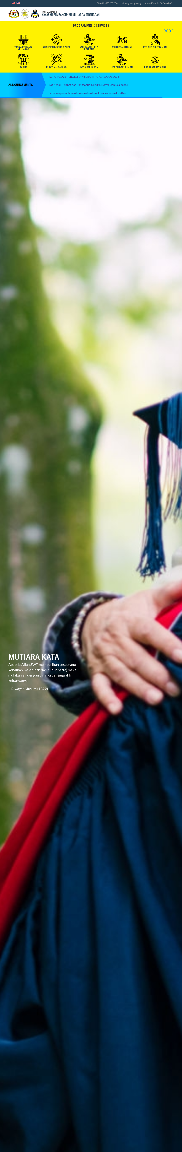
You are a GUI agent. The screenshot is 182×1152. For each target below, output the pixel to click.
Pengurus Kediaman (155, 47)
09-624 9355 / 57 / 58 (107, 3)
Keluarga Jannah (122, 47)
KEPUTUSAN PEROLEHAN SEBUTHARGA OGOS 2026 (84, 76)
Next (171, 31)
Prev (166, 31)
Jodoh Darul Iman (122, 67)
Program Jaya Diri (155, 67)
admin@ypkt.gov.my (131, 3)
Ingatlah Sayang (56, 67)
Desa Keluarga (89, 67)
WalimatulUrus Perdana (89, 48)
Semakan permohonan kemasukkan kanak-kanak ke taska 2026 (87, 93)
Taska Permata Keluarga (23, 48)
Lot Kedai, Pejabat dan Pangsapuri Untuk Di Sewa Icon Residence (88, 84)
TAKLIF (23, 67)
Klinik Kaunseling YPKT (56, 47)
